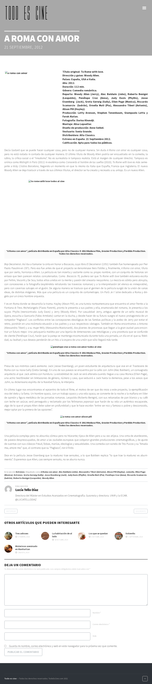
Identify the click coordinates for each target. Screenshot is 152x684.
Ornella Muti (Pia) (95, 475)
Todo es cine (10, 678)
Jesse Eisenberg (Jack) (56, 475)
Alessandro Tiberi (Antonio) (92, 472)
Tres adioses (21, 533)
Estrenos (20, 472)
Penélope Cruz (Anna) (115, 475)
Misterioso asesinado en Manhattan (26, 548)
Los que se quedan (98, 533)
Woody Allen (48, 478)
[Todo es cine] (27, 12)
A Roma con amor (49, 472)
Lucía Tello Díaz (26, 489)
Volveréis (130, 533)
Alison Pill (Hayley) (116, 472)
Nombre (97, 612)
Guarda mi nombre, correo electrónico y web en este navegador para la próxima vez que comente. (63, 646)
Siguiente (141, 511)
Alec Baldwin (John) (68, 472)
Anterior (11, 511)
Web (94, 636)
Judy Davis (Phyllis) (77, 475)
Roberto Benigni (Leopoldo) (27, 478)
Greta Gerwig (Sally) (33, 475)
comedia (130, 472)
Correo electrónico (101, 624)
